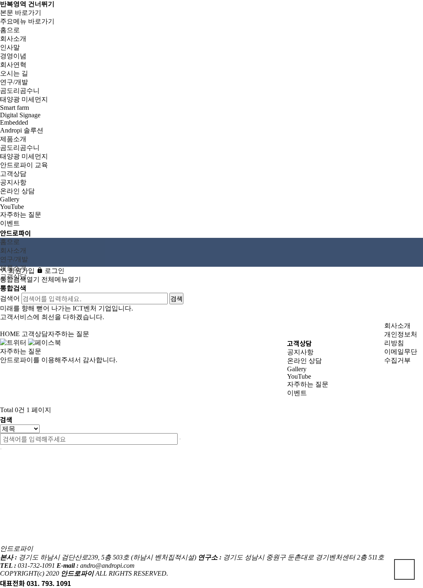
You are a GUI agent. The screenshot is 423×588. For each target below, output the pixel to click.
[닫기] (1, 449)
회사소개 (397, 325)
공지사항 (300, 352)
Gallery (297, 368)
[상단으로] (404, 569)
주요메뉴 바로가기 (27, 21)
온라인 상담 (304, 360)
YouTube (299, 376)
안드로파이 (15, 233)
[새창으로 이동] (13, 342)
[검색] (180, 439)
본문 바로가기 (20, 12)
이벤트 (297, 392)
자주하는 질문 (307, 384)
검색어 (10, 298)
